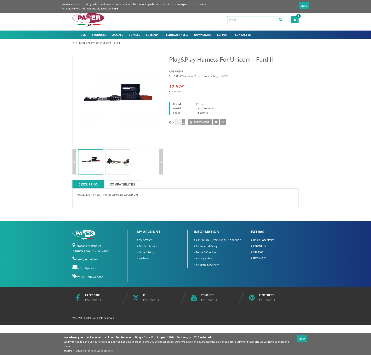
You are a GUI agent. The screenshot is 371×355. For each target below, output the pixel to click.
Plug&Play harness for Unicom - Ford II (99, 42)
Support (223, 35)
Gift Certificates (148, 246)
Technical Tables (176, 35)
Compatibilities (122, 184)
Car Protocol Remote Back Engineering (218, 240)
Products (99, 35)
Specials (117, 35)
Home (82, 35)
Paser (199, 104)
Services (134, 35)
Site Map (258, 252)
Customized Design (207, 246)
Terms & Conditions (207, 252)
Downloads (202, 35)
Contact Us (243, 35)
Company (152, 35)
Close (304, 5)
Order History (147, 252)
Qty (171, 122)
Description (88, 184)
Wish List (144, 258)
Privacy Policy (204, 258)
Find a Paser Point (263, 240)
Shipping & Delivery (207, 264)
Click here (111, 8)
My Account (145, 240)
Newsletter (259, 258)
